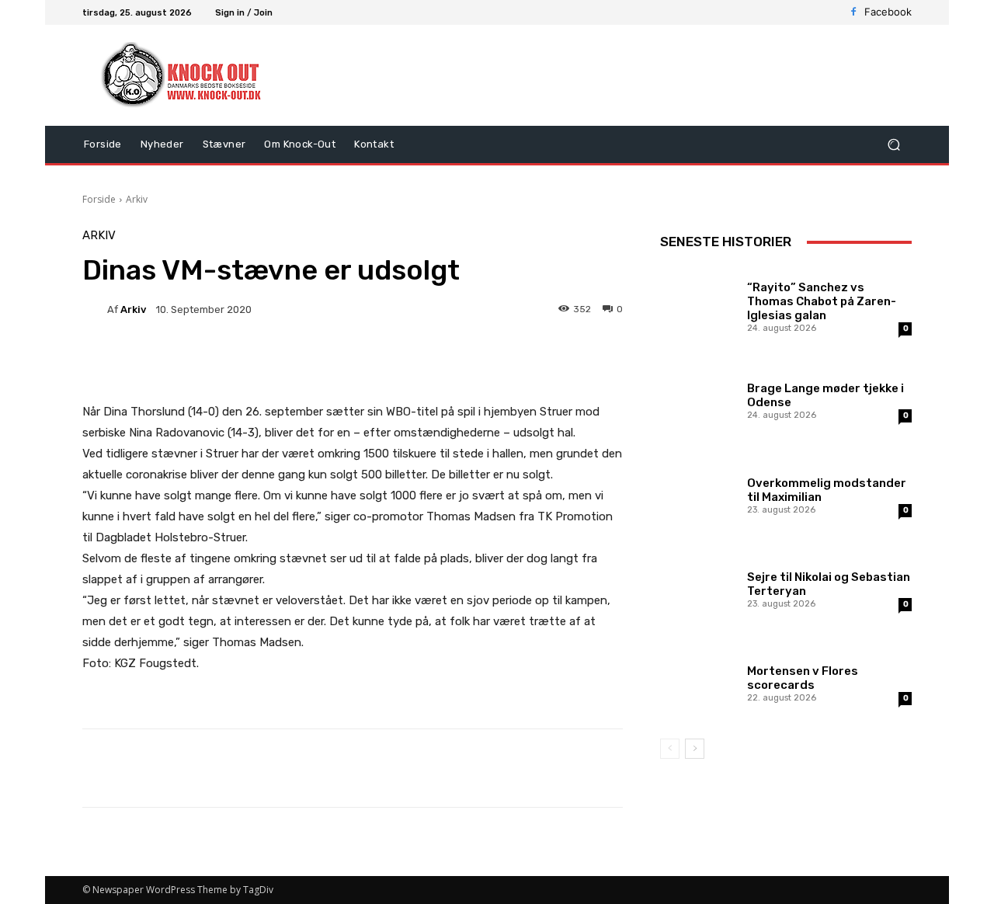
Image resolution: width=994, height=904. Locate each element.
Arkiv (137, 199)
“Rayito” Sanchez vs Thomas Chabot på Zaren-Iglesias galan (821, 301)
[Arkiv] (94, 309)
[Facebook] (853, 12)
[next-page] (694, 749)
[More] (475, 362)
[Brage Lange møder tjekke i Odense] (697, 398)
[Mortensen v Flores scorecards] (697, 681)
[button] (893, 145)
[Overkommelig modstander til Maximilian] (697, 493)
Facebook (888, 11)
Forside (99, 199)
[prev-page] (669, 749)
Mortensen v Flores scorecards (802, 678)
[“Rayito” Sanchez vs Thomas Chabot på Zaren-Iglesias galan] (697, 304)
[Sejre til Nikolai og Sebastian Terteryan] (697, 587)
